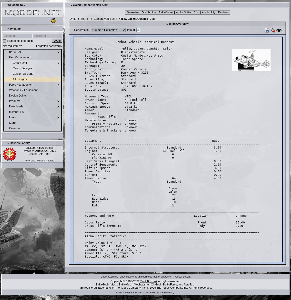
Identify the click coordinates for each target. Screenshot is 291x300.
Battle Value (166, 12)
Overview (133, 12)
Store (12, 122)
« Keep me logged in (20, 40)
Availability (208, 12)
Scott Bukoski (148, 281)
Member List (17, 112)
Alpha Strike (183, 12)
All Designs (20, 79)
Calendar (15, 128)
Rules (40, 160)
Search (84, 18)
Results (50, 160)
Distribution (149, 12)
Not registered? (12, 46)
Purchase (30, 160)
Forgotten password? (49, 46)
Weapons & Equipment (23, 90)
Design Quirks (18, 95)
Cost (196, 12)
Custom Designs (23, 73)
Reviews (223, 12)
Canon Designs (23, 68)
